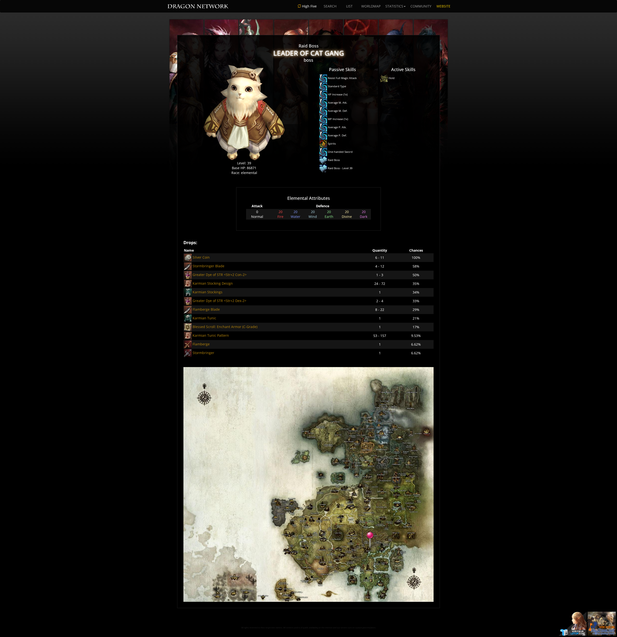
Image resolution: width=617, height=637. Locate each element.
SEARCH (330, 6)
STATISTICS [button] (394, 6)
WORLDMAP (371, 6)
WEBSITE (443, 6)
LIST (349, 6)
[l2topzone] (573, 623)
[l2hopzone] (602, 623)
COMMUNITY (420, 6)
